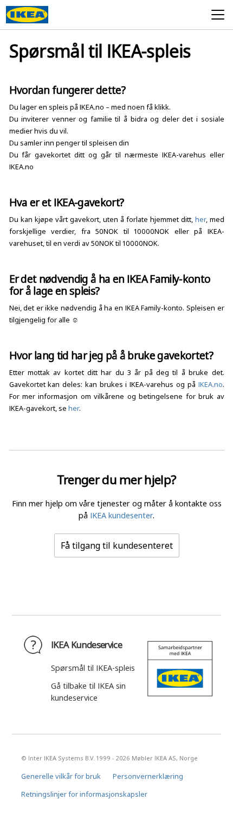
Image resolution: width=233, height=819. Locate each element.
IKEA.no (209, 384)
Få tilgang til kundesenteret (117, 545)
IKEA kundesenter (121, 515)
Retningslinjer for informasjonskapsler (84, 794)
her (199, 219)
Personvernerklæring (148, 776)
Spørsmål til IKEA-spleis (93, 668)
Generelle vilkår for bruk (61, 776)
